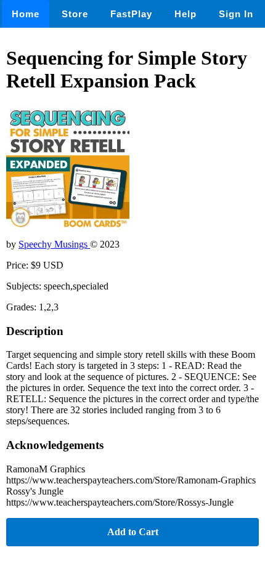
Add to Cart (132, 532)
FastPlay (131, 14)
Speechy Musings (54, 244)
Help (185, 14)
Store (75, 14)
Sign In (236, 14)
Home (25, 14)
